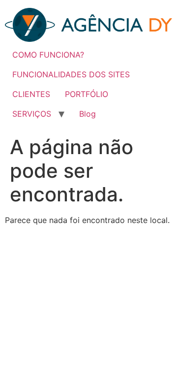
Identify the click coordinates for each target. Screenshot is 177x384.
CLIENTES (31, 94)
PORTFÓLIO (86, 94)
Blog (87, 114)
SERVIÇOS (31, 114)
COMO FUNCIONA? (48, 55)
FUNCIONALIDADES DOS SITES (71, 74)
